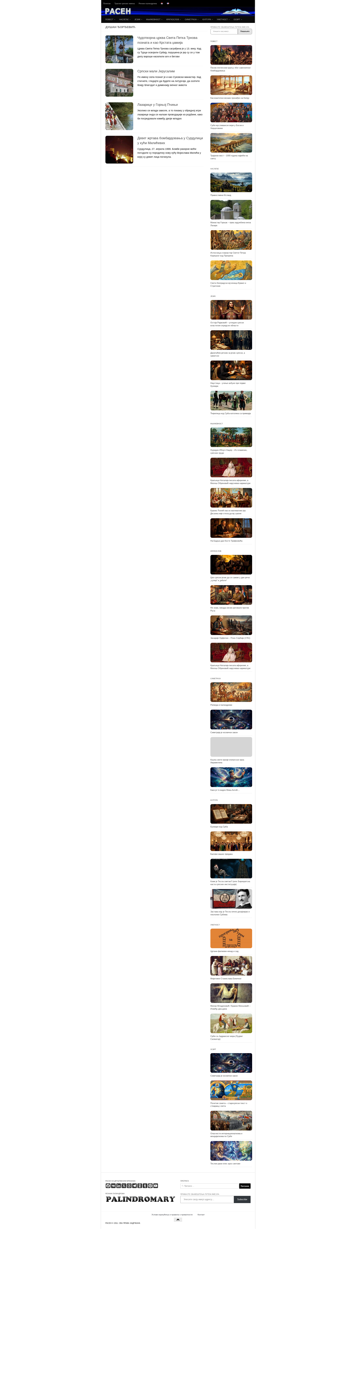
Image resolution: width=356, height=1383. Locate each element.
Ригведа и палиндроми (221, 705)
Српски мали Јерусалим (156, 71)
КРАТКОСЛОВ (172, 19)
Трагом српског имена (124, 3)
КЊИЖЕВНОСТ (153, 19)
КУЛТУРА (206, 19)
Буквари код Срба (219, 827)
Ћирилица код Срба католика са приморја (230, 413)
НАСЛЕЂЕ (124, 19)
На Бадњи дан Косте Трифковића (226, 541)
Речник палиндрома (148, 3)
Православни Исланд (220, 195)
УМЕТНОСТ (222, 19)
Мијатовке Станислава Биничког (225, 978)
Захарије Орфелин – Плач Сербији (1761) (230, 638)
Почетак (107, 3)
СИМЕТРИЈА (191, 19)
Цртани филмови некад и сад (224, 951)
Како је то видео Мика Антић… (225, 790)
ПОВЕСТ (109, 19)
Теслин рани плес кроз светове (225, 1164)
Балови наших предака (221, 854)
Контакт (201, 1214)
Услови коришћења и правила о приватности (172, 1214)
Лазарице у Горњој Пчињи (157, 104)
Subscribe (242, 1199)
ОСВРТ (237, 19)
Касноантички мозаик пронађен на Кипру (229, 98)
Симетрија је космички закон (224, 732)
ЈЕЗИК (137, 19)
